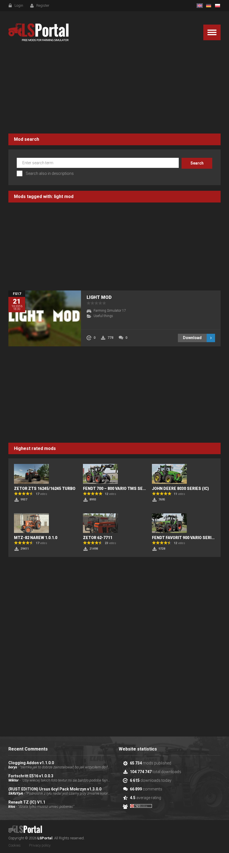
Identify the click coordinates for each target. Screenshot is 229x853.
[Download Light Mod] (44, 318)
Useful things (103, 316)
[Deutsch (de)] (209, 5)
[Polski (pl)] (217, 5)
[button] (212, 32)
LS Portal (38, 32)
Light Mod (99, 297)
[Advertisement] (114, 89)
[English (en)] (200, 5)
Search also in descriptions (50, 173)
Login (19, 5)
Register (42, 5)
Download (192, 337)
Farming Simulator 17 (110, 311)
